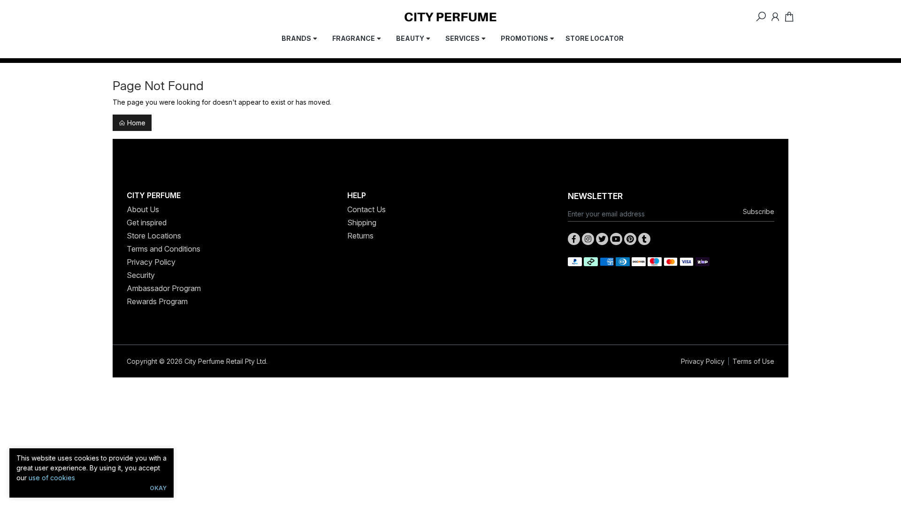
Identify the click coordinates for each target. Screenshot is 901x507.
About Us (143, 209)
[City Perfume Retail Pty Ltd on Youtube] (616, 239)
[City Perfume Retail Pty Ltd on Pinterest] (630, 239)
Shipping (361, 222)
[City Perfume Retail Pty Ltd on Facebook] (574, 239)
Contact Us (366, 209)
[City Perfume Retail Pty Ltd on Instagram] (588, 239)
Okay (158, 488)
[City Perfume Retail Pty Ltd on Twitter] (602, 239)
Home (135, 123)
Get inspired (147, 222)
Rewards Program (157, 301)
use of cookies (52, 478)
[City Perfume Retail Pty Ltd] (450, 16)
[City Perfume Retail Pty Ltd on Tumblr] (644, 239)
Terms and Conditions (163, 249)
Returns (360, 235)
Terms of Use (753, 361)
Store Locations (154, 235)
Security (141, 275)
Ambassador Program (164, 288)
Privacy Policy (151, 262)
